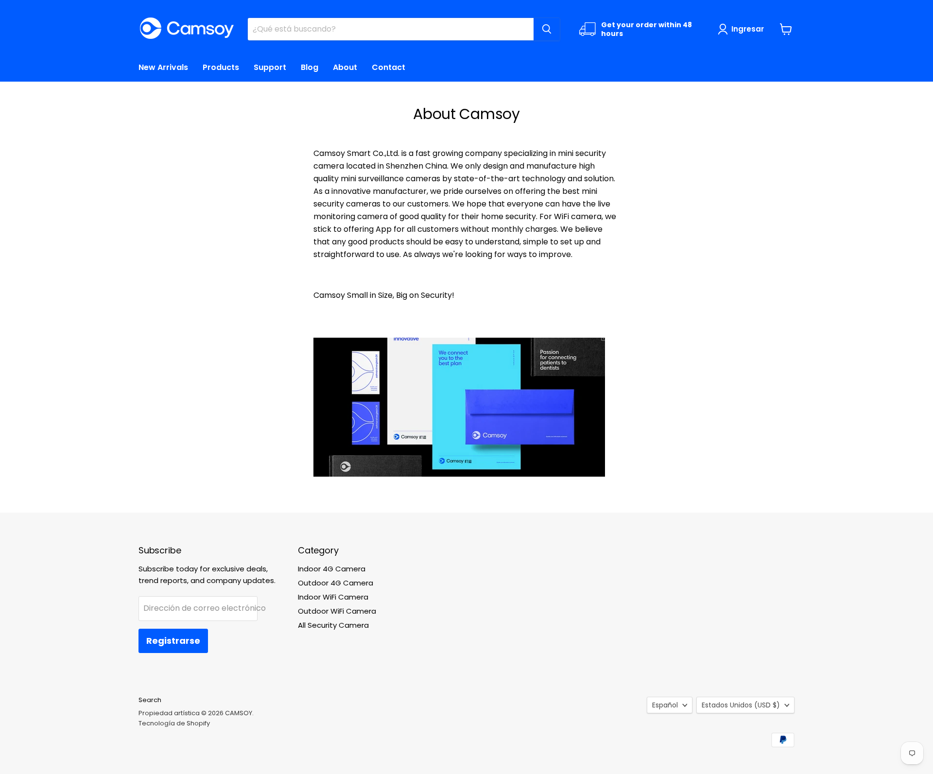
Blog (309, 67)
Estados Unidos (741, 705)
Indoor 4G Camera (331, 569)
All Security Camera (333, 625)
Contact (388, 67)
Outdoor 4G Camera (335, 583)
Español (665, 705)
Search (149, 700)
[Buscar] (547, 29)
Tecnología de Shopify (174, 723)
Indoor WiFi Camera (333, 597)
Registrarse (173, 641)
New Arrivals (163, 67)
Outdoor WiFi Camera (337, 611)
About (345, 67)
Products (221, 67)
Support (270, 67)
